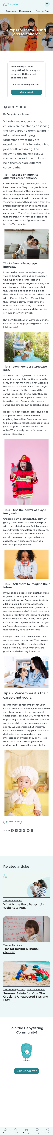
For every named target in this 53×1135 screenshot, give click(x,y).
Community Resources (18, 11)
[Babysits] (10, 4)
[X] (9, 107)
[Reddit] (17, 107)
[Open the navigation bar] (47, 4)
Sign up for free (26, 1071)
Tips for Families (12, 821)
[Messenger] (21, 107)
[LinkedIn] (13, 107)
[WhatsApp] (25, 107)
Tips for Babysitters (14, 989)
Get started (26, 92)
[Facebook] (5, 107)
